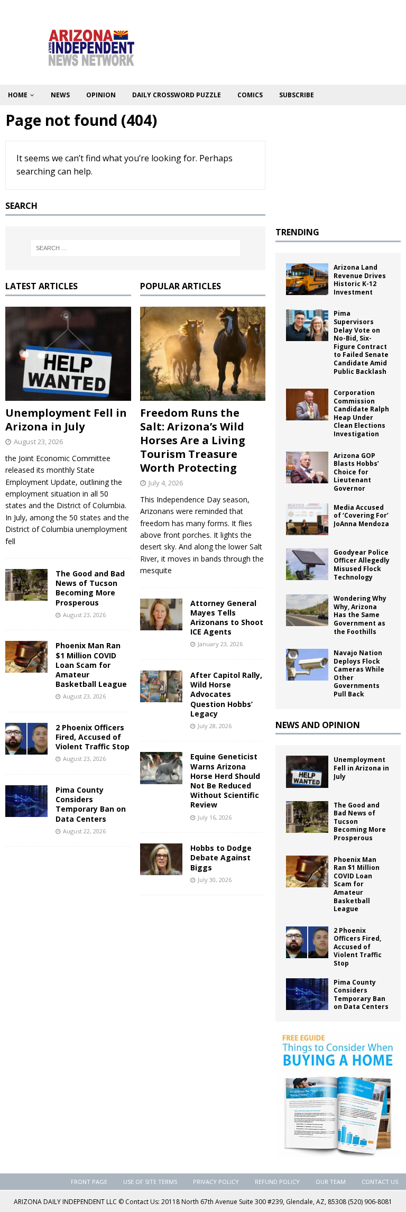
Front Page (89, 1182)
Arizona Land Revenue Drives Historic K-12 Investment (360, 280)
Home (17, 94)
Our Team (331, 1182)
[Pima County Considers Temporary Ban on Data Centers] (26, 801)
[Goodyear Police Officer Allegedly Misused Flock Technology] (307, 564)
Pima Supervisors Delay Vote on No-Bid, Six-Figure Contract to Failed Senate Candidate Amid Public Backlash (361, 342)
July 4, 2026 (166, 483)
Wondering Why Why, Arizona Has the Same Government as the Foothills (360, 615)
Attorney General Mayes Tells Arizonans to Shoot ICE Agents (226, 617)
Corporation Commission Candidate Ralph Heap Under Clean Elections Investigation (361, 413)
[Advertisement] (338, 163)
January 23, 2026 (220, 644)
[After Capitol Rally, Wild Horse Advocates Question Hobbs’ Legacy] (161, 686)
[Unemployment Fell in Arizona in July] (68, 354)
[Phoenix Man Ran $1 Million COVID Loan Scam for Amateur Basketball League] (26, 657)
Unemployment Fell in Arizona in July (66, 420)
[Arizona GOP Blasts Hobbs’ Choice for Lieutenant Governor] (307, 467)
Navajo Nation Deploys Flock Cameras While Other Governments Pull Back (359, 673)
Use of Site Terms (150, 1182)
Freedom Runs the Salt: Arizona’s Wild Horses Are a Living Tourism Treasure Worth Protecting (192, 440)
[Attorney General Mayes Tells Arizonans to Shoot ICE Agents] (161, 614)
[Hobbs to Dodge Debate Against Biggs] (161, 859)
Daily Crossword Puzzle (176, 94)
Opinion (101, 94)
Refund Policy (277, 1182)
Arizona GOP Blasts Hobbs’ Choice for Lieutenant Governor (356, 472)
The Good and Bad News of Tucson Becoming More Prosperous (90, 588)
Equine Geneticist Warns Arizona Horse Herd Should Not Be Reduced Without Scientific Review (225, 780)
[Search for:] (136, 248)
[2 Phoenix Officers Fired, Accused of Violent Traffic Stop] (26, 739)
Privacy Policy (216, 1182)
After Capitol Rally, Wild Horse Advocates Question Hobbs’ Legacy (226, 694)
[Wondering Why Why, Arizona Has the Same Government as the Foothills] (307, 610)
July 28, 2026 (215, 726)
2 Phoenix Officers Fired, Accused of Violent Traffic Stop (93, 736)
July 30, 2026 (215, 880)
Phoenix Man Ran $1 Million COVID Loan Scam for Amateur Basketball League (92, 664)
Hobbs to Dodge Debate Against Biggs (221, 857)
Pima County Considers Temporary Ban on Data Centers (91, 804)
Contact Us (380, 1182)
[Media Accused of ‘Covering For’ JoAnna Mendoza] (307, 519)
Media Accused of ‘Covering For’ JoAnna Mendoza (361, 515)
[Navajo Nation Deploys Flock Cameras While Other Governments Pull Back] (307, 665)
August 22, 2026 (84, 831)
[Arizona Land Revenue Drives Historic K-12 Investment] (307, 279)
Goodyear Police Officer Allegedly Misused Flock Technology (362, 565)
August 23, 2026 (38, 441)
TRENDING (297, 232)
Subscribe (296, 94)
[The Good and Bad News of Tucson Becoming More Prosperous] (26, 585)
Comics (250, 94)
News (60, 94)
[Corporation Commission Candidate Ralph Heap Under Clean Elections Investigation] (307, 404)
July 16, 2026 (215, 817)
